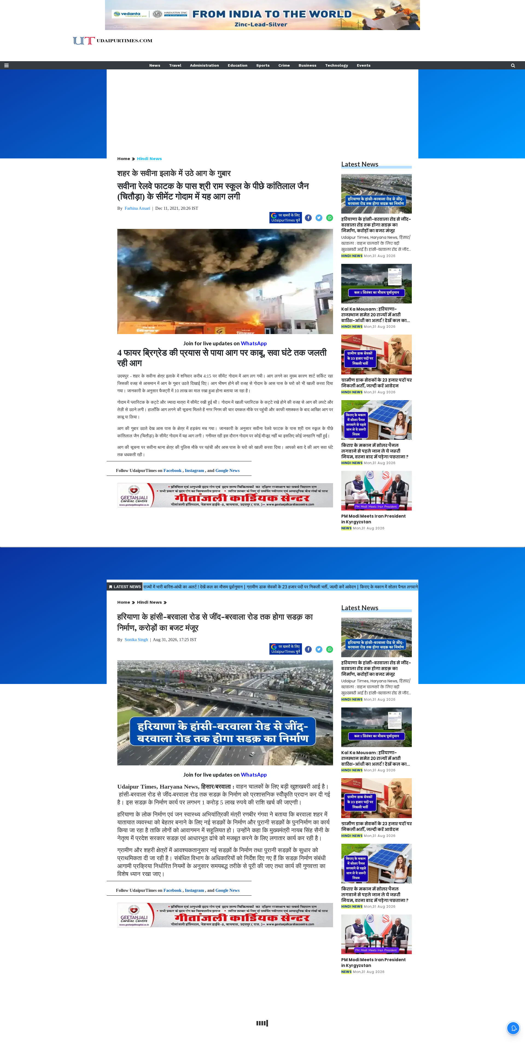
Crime (284, 65)
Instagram (194, 470)
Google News (227, 470)
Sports (263, 65)
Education (237, 65)
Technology (336, 65)
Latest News (359, 164)
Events (364, 65)
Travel (175, 65)
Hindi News (149, 158)
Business (307, 65)
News (154, 65)
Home (123, 158)
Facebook (173, 470)
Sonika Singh (136, 639)
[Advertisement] (262, 107)
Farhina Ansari (137, 208)
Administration (204, 65)
